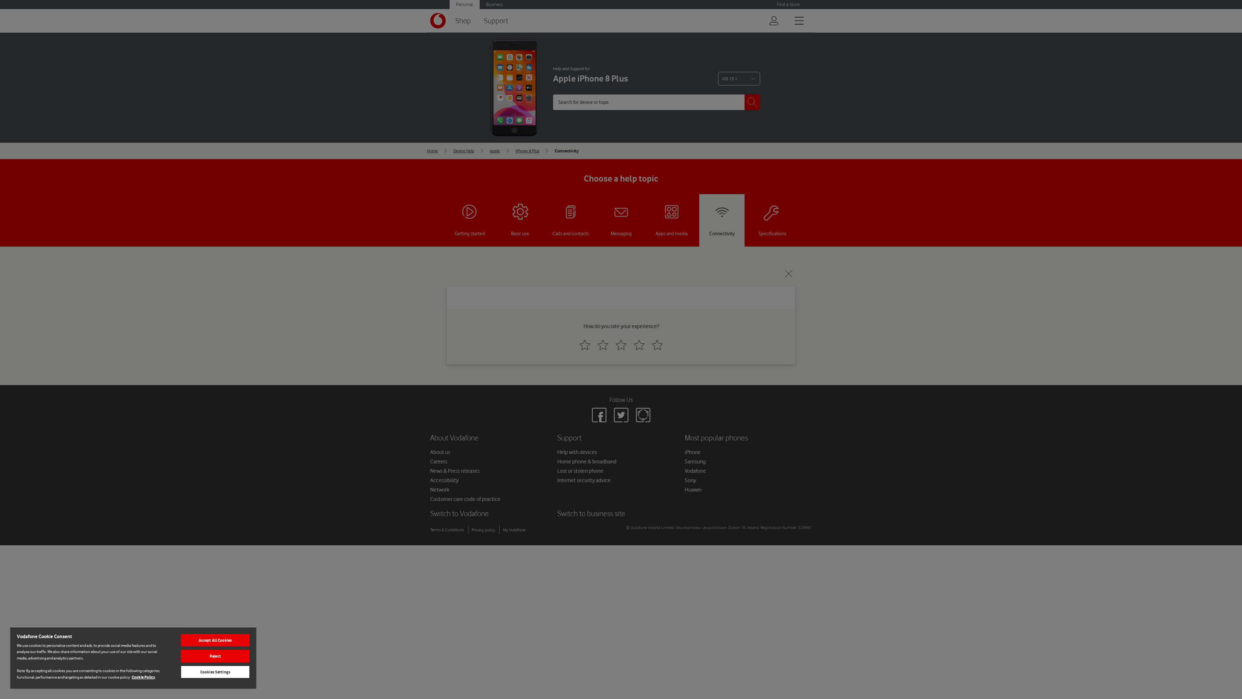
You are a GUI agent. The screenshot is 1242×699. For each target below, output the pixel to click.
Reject (215, 656)
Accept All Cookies (215, 640)
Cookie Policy (143, 677)
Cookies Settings (215, 672)
